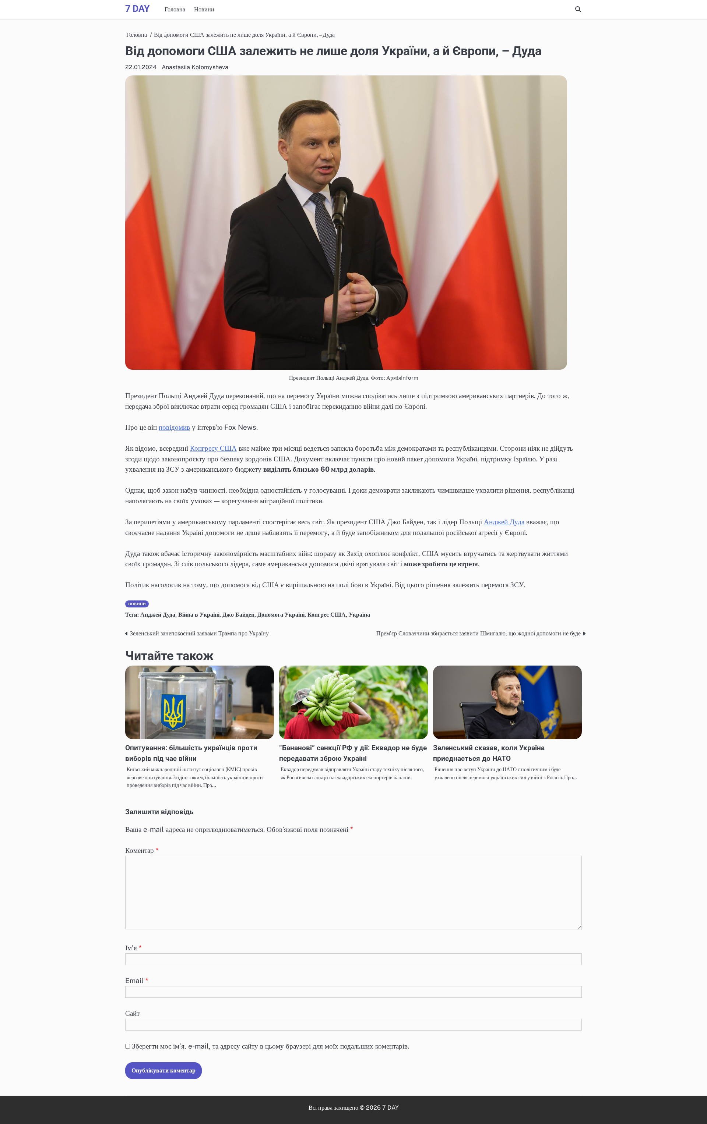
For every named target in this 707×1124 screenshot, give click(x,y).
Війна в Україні (198, 614)
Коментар (142, 850)
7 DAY (137, 8)
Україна (359, 614)
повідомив (174, 427)
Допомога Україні (281, 614)
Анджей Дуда (504, 522)
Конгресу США (213, 448)
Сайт (132, 1013)
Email (136, 980)
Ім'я (133, 948)
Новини (204, 9)
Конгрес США (326, 614)
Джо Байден (238, 614)
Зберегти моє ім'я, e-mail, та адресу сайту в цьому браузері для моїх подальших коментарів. (270, 1046)
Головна (175, 9)
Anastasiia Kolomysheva (195, 67)
